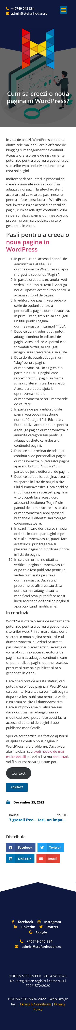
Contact (19, 773)
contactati (60, 756)
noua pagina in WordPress (27, 245)
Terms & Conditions (35, 1004)
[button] (63, 10)
